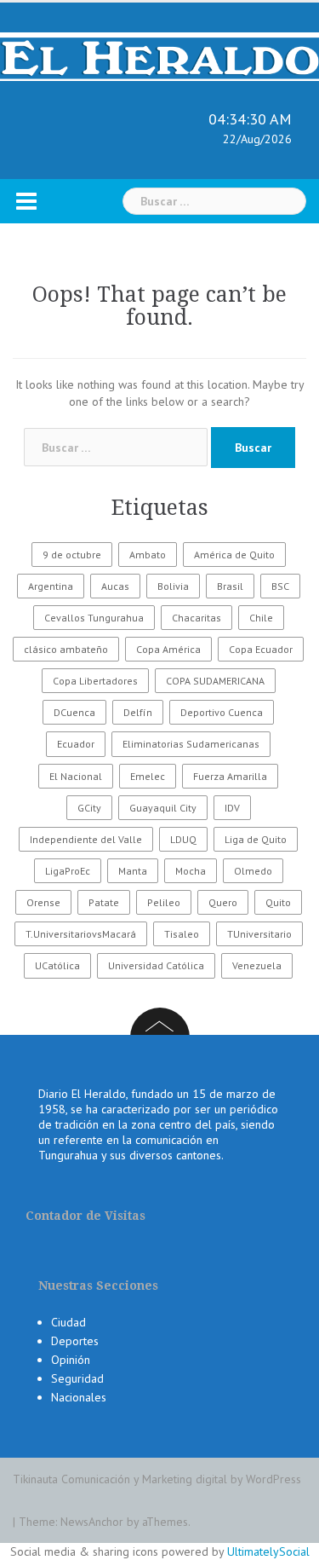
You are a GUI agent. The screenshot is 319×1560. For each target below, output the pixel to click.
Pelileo (163, 902)
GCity (89, 807)
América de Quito (234, 554)
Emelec (147, 776)
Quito (278, 902)
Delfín (137, 712)
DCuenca (74, 712)
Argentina (50, 586)
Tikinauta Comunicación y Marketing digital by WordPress (157, 1479)
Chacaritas (196, 617)
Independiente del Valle (86, 839)
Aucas (115, 586)
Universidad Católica (156, 965)
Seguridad (77, 1378)
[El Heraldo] (159, 55)
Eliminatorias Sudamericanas (190, 743)
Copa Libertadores (95, 680)
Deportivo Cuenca (221, 712)
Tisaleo (181, 933)
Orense (43, 902)
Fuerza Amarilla (230, 776)
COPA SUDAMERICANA (215, 680)
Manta (132, 870)
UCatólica (57, 965)
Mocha (190, 870)
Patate (103, 902)
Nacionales (78, 1397)
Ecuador (75, 743)
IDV (232, 807)
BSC (280, 586)
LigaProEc (67, 870)
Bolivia (173, 586)
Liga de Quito (256, 839)
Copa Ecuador (261, 649)
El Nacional (75, 776)
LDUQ (183, 839)
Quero (222, 902)
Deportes (75, 1341)
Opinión (70, 1359)
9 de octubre (72, 554)
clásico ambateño (66, 649)
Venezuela (257, 965)
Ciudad (68, 1322)
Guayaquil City (163, 807)
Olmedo (253, 870)
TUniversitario (259, 933)
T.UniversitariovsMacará (81, 933)
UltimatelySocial (268, 1551)
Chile (261, 617)
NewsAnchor (91, 1521)
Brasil (230, 586)
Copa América (168, 649)
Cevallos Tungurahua (94, 617)
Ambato (147, 554)
